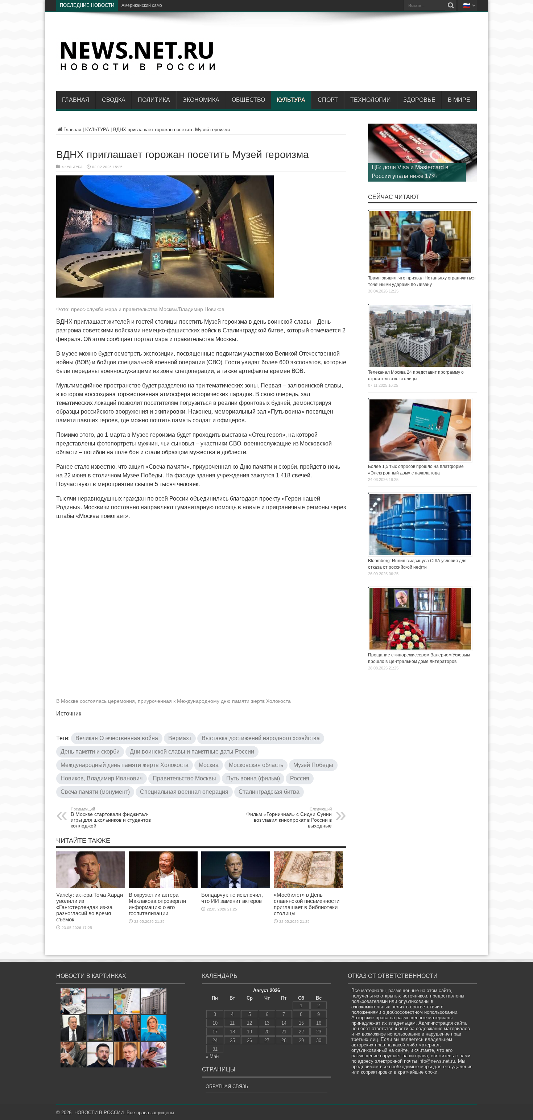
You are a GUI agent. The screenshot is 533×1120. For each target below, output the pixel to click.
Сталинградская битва (269, 792)
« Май (212, 1056)
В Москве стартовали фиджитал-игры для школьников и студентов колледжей (111, 818)
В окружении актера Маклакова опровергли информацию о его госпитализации (157, 904)
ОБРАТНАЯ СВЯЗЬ (227, 1086)
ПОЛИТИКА (154, 100)
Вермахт (179, 738)
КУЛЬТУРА (291, 100)
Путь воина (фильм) (253, 778)
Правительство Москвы (184, 778)
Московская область (256, 765)
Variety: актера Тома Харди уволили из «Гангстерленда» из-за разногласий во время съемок (89, 907)
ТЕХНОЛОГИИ (370, 100)
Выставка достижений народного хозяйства (261, 738)
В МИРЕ (459, 100)
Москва (209, 765)
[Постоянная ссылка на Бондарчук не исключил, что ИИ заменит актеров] (235, 886)
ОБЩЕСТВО (248, 100)
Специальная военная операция (184, 792)
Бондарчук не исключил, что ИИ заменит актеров (232, 898)
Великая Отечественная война (116, 738)
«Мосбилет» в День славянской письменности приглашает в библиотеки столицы (306, 904)
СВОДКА (113, 100)
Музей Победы (313, 765)
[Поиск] (450, 5)
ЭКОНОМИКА (200, 100)
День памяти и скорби (90, 751)
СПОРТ (328, 100)
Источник (68, 713)
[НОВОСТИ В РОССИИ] (137, 69)
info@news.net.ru (436, 1061)
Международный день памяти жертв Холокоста (125, 765)
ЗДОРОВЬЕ (419, 100)
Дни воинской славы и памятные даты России (192, 751)
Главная (76, 100)
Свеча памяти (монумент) (95, 792)
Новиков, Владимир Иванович (101, 778)
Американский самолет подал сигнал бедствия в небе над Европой (190, 5)
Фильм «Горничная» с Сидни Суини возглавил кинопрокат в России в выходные (289, 818)
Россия (299, 778)
